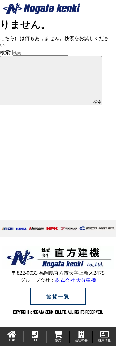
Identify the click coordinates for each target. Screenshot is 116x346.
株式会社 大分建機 (75, 280)
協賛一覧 (58, 296)
